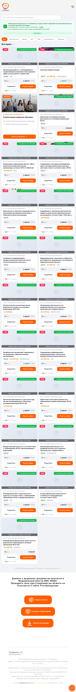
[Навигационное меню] (72, 7)
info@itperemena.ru (25, 683)
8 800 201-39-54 (43, 683)
